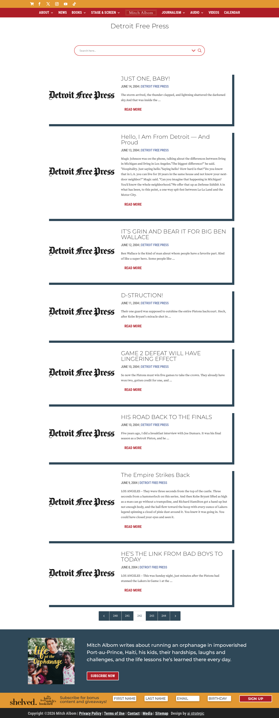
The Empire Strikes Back (155, 474)
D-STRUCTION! (142, 295)
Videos (214, 12)
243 (152, 616)
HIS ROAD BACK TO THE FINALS (166, 417)
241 (127, 616)
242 (139, 616)
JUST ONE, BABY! (145, 78)
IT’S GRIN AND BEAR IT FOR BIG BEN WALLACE (173, 234)
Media (147, 713)
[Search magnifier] (200, 50)
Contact (134, 713)
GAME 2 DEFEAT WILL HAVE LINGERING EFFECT (161, 356)
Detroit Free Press (155, 86)
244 (164, 616)
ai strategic (195, 713)
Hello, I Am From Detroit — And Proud (165, 139)
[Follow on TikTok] (74, 3)
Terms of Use (114, 713)
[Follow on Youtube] (65, 3)
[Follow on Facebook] (39, 3)
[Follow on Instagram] (56, 3)
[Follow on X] (48, 3)
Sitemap (161, 713)
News (62, 12)
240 (115, 616)
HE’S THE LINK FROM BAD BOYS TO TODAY (172, 556)
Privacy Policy (90, 713)
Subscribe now (103, 676)
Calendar (232, 12)
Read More (133, 109)
